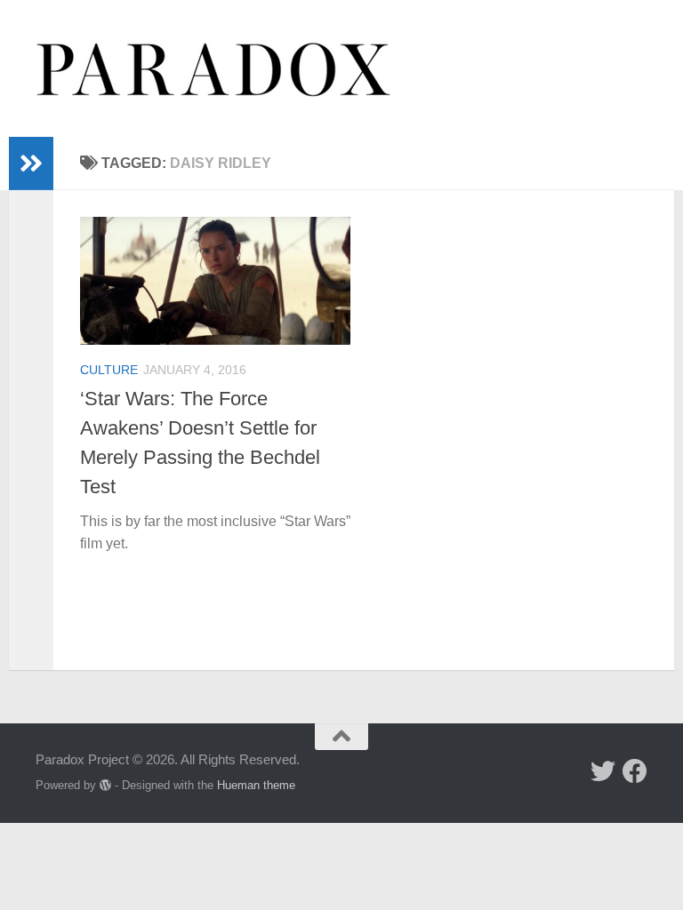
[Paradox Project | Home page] (214, 68)
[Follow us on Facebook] (635, 771)
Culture (109, 370)
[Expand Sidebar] (31, 163)
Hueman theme (256, 785)
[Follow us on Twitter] (603, 771)
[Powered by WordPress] (105, 785)
